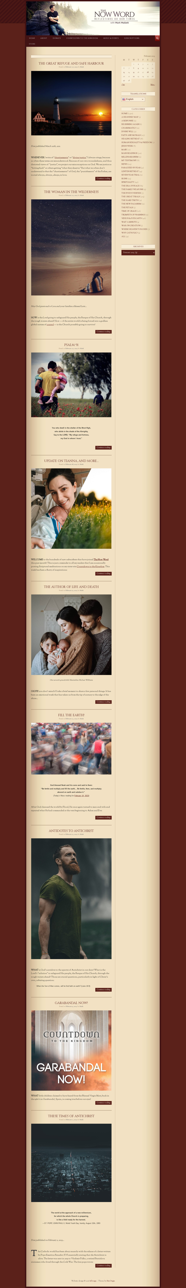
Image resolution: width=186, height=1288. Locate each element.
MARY (124, 150)
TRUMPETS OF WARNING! (133, 215)
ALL (123, 236)
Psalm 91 (71, 345)
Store (32, 44)
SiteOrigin (111, 1281)
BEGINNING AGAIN (130, 124)
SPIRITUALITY (127, 182)
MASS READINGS (129, 153)
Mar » (153, 85)
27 (124, 80)
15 (133, 72)
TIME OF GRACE (129, 211)
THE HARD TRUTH (130, 200)
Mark (82, 67)
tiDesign (93, 1281)
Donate (57, 38)
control (50, 324)
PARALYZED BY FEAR (131, 168)
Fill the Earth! (71, 715)
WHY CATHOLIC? (129, 233)
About (43, 38)
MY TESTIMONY (129, 160)
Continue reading (103, 178)
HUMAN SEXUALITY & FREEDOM (136, 142)
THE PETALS (127, 207)
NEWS (124, 164)
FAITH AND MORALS (131, 135)
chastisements (61, 157)
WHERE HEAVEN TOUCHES (134, 229)
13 (124, 72)
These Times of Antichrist (71, 1116)
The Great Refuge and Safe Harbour (71, 63)
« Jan (123, 85)
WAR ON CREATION (130, 225)
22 (134, 76)
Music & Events (111, 38)
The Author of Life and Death (71, 587)
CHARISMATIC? (128, 128)
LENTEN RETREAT (130, 171)
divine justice (79, 157)
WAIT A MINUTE (129, 222)
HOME (32, 38)
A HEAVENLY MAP (129, 117)
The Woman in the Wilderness (71, 192)
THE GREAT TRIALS (130, 197)
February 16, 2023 (81, 796)
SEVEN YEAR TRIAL (130, 175)
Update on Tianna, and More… (71, 461)
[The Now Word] (93, 16)
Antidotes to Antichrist (71, 831)
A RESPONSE (127, 121)
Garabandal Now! (71, 1003)
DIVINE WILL (127, 131)
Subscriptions (131, 38)
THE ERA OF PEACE (130, 186)
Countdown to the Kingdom (82, 38)
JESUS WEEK (127, 146)
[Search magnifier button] (157, 38)
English (129, 99)
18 (148, 72)
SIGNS (124, 179)
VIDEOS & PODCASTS (131, 218)
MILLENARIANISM (129, 157)
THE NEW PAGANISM (131, 204)
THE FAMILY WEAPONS (132, 189)
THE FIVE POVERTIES (131, 193)
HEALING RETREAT (130, 139)
